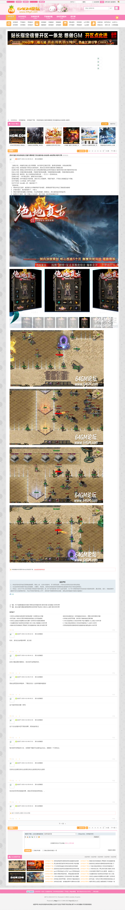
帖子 (111, 8)
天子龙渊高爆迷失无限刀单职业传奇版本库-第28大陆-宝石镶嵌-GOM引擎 (37, 605)
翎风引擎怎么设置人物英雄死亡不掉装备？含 (102, 881)
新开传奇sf (107, 22)
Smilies (39, 837)
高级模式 (96, 837)
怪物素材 (58, 22)
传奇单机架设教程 (58, 891)
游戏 (12, 594)
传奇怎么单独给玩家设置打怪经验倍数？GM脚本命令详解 (26, 616)
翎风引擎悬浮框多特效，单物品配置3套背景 (66, 874)
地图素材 (43, 25)
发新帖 (11, 151)
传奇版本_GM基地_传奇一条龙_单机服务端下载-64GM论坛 (8, 120)
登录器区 (79, 22)
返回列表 (81, 151)
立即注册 (107, 2)
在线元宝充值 (33, 1)
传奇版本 (15, 22)
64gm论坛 (73, 891)
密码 (84, 2)
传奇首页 (11, 17)
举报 (113, 630)
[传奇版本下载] (49, 861)
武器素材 (43, 22)
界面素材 (79, 25)
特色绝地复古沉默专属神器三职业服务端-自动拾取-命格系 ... (54, 120)
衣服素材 (51, 22)
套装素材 (51, 25)
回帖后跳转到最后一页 (50, 850)
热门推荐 (104, 124)
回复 (13, 630)
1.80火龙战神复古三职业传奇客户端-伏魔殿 (66, 876)
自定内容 (113, 857)
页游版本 (30, 22)
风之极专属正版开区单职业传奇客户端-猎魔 (66, 863)
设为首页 (19, 1)
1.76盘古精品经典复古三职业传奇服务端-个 (101, 866)
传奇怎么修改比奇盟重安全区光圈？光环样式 (102, 876)
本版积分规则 (111, 850)
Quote (34, 837)
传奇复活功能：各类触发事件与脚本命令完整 (67, 881)
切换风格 (118, 2)
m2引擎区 (86, 22)
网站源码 (71, 22)
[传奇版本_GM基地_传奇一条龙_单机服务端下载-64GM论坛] (26, 13)
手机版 (67, 891)
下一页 (113, 151)
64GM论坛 (22, 17)
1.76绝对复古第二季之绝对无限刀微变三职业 (102, 868)
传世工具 (107, 25)
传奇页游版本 (61, 17)
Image (30, 837)
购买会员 (42, 1)
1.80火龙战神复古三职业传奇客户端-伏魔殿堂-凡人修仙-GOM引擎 (82, 620)
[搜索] (116, 8)
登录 (102, 2)
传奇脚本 (15, 25)
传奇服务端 (22, 120)
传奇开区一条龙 (39, 891)
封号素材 (71, 25)
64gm (56, 900)
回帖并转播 (37, 850)
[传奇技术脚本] (49, 871)
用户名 (72, 2)
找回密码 (113, 2)
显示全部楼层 (39, 159)
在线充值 (100, 22)
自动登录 (96, 2)
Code (37, 837)
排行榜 (73, 17)
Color (27, 837)
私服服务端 (48, 891)
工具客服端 (115, 25)
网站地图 (95, 891)
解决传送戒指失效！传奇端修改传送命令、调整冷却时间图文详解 (81, 616)
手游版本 (22, 22)
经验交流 (100, 25)
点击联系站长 (10, 1)
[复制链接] (65, 155)
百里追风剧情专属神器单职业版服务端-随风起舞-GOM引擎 (80, 625)
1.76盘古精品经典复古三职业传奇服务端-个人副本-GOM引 (80, 623)
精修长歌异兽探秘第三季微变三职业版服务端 (102, 861)
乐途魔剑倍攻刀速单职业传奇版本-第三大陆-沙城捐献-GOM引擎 (28, 623)
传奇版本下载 (31, 120)
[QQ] (30, 891)
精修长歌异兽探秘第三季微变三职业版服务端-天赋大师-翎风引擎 (28, 625)
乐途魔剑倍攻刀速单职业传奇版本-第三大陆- (102, 874)
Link (32, 837)
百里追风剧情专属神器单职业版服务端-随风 (66, 861)
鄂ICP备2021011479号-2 (84, 891)
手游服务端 (48, 17)
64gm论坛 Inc (73, 900)
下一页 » (62, 823)
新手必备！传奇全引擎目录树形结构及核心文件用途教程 (26, 618)
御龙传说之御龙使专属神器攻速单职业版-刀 (101, 863)
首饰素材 (58, 25)
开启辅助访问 (116, 2)
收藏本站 (26, 1)
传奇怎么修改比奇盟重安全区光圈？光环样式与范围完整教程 (27, 620)
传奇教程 (22, 25)
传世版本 (30, 25)
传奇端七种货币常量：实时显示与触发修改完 (67, 879)
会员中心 (114, 22)
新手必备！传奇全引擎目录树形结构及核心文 (102, 879)
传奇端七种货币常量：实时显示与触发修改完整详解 (78, 618)
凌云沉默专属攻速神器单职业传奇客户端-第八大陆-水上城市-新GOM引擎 (37, 607)
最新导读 (112, 124)
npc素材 (86, 25)
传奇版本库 (36, 17)
